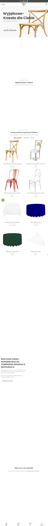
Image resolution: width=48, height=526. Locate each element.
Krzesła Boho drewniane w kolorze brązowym (12, 163)
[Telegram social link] (27, 1)
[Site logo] (24, 4)
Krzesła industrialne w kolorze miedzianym (12, 192)
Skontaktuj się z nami (7, 380)
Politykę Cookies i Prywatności (33, 471)
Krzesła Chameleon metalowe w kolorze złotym (35, 163)
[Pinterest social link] (24, 1)
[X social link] (22, 1)
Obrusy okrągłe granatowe (35, 222)
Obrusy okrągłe (35, 223)
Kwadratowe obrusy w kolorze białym (12, 222)
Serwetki (35, 253)
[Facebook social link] (20, 1)
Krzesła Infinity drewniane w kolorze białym (35, 192)
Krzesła (12, 165)
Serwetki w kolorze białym (36, 251)
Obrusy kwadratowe (12, 223)
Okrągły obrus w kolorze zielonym (12, 251)
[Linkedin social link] (25, 1)
